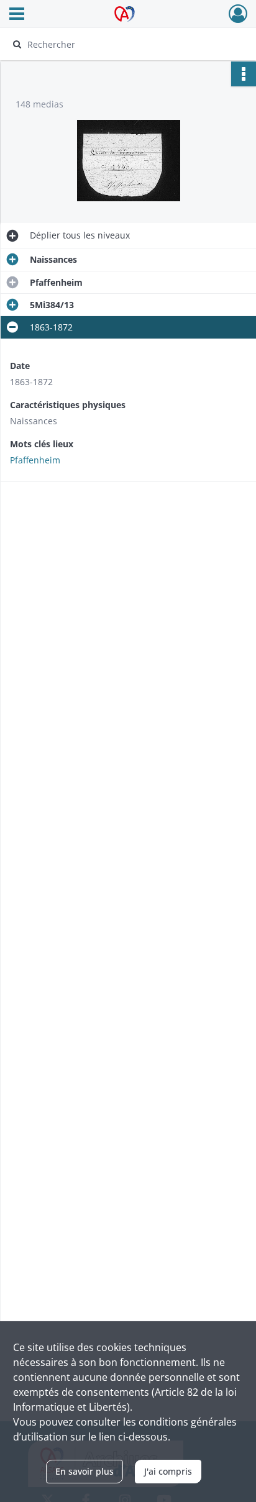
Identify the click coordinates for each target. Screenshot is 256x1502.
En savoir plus (84, 1471)
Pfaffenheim (35, 460)
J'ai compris (168, 1471)
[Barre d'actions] (243, 73)
